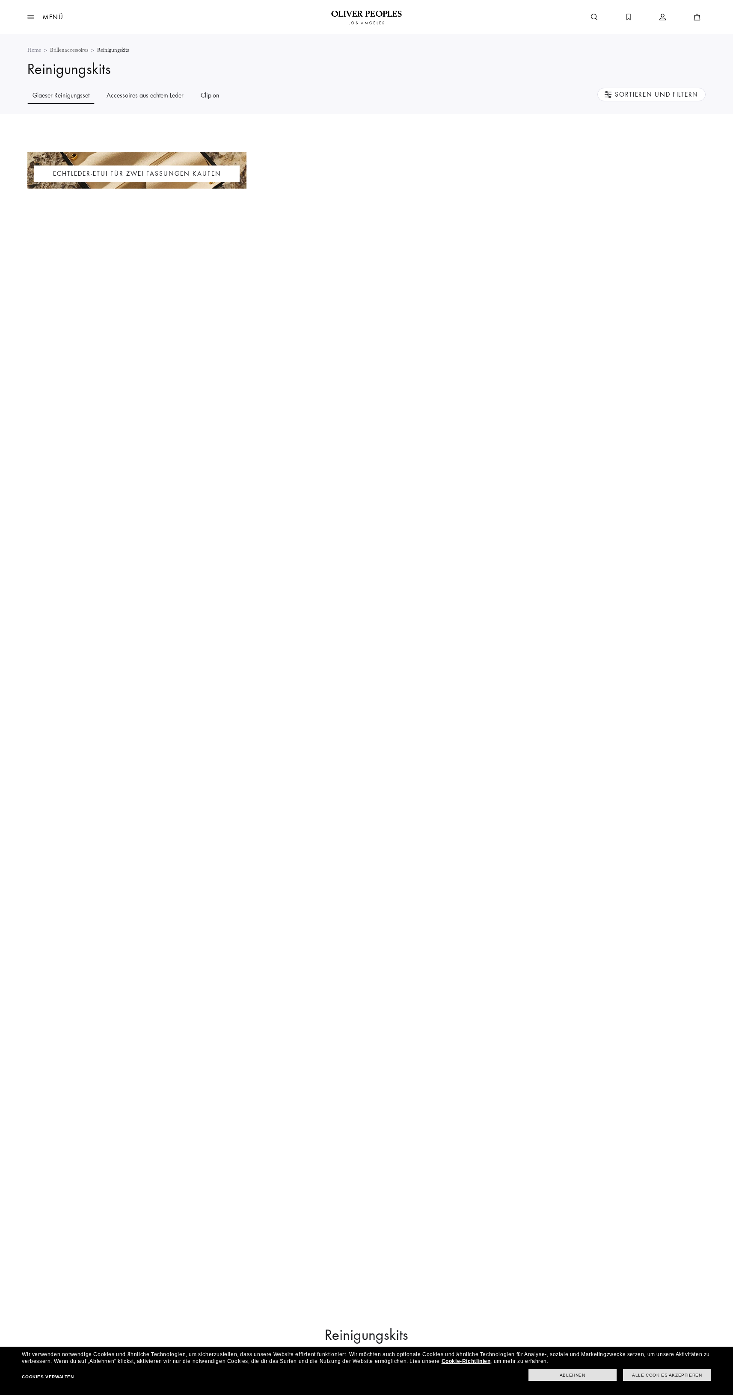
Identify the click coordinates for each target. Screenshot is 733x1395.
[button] (45, 17)
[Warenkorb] (697, 17)
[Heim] (366, 17)
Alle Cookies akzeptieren (667, 1375)
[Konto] (662, 17)
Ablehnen (572, 1375)
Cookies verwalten (48, 1376)
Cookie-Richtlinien (466, 1361)
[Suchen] (594, 17)
